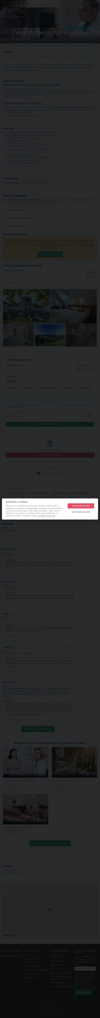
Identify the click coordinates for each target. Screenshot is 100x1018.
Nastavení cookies (81, 512)
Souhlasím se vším (81, 506)
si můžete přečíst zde (46, 516)
